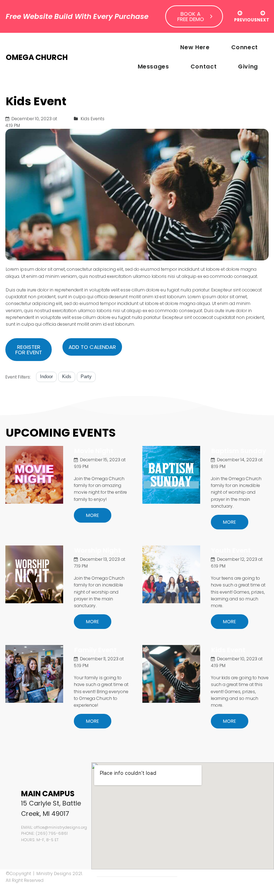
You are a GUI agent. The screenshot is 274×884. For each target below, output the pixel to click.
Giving (248, 66)
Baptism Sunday (238, 450)
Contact (204, 66)
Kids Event (228, 649)
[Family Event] (34, 674)
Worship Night (97, 550)
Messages (153, 66)
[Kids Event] (171, 674)
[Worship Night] (34, 574)
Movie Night (93, 450)
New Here (194, 47)
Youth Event (231, 550)
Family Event (95, 649)
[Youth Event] (171, 574)
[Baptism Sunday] (171, 475)
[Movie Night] (34, 475)
